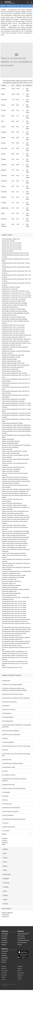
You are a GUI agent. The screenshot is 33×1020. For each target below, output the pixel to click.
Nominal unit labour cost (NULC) (11, 581)
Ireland (3, 154)
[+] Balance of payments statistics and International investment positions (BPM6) (14, 689)
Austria (3, 186)
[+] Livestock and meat (8, 775)
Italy (2, 121)
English (3, 966)
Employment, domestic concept (11, 345)
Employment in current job (10, 289)
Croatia (3, 137)
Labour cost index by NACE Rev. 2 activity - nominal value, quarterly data (15, 452)
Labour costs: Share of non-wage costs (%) (15, 545)
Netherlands (5, 208)
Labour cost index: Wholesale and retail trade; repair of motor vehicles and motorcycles (15, 534)
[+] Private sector (7, 804)
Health (5, 899)
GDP (4, 853)
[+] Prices (4, 800)
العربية (3, 979)
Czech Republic (4, 225)
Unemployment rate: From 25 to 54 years (14, 613)
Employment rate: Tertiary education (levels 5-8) (16, 339)
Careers (3, 953)
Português (4, 971)
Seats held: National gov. (9, 591)
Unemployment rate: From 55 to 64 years (14, 617)
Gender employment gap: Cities (11, 361)
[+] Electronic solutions (8, 709)
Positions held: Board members (11, 585)
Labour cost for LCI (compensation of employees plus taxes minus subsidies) (16, 446)
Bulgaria (3, 197)
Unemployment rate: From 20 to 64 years (14, 609)
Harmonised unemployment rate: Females (14, 373)
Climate (5, 904)
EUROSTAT (4, 25)
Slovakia (3, 165)
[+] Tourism (5, 823)
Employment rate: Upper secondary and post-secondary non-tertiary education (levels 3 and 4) (16, 342)
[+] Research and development (11, 808)
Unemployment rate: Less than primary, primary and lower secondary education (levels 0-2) (16, 620)
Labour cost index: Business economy (13, 467)
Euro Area (4, 148)
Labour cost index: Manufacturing (12, 503)
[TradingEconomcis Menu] (2, 2)
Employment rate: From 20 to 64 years (13, 329)
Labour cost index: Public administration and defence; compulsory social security (15, 512)
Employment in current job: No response (14, 299)
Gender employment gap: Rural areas (13, 363)
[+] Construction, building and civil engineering (16, 698)
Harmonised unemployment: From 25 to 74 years (16, 403)
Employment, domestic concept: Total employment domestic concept (13, 356)
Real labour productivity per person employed (15, 589)
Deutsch (20, 966)
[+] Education (6, 706)
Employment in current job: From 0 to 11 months (16, 293)
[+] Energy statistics (7, 717)
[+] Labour (5, 771)
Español (3, 968)
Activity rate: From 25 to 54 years (11, 247)
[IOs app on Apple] (23, 952)
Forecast (4, 840)
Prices (5, 862)
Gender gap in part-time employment (13, 367)
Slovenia (4, 175)
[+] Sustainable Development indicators (13, 819)
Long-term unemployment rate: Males (13, 577)
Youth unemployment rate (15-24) (12, 667)
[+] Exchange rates (7, 721)
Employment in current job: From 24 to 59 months (16, 297)
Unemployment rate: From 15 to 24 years (14, 601)
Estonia (3, 143)
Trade (5, 870)
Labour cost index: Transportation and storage (15, 531)
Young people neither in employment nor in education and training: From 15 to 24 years (15, 652)
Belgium (3, 170)
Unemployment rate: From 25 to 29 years (14, 611)
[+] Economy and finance (9, 702)
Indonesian (21, 973)
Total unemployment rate (9, 595)
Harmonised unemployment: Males (12, 423)
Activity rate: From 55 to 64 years (11, 249)
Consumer (6, 883)
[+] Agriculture (6, 681)
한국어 (20, 979)
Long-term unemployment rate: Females (14, 575)
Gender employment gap (9, 359)
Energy (5, 895)
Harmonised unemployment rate (11, 371)
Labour (5, 858)
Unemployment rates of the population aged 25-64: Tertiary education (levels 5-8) (16, 638)
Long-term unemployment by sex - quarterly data (16, 571)
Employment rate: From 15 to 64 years (13, 327)
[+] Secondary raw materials (10, 811)
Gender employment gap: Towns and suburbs (15, 365)
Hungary (3, 202)
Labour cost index (7, 449)
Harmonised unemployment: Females (13, 401)
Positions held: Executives (10, 587)
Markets (5, 849)
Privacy (3, 962)
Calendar (4, 838)
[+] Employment (6, 713)
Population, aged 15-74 (9, 583)
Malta (2, 213)
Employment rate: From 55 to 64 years (13, 333)
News (3, 844)
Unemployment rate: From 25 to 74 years (14, 615)
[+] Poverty (5, 796)
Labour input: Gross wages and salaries (14, 553)
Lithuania (4, 99)
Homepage (4, 934)
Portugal (3, 132)
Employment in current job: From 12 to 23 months (16, 295)
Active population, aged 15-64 (11, 239)
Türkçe (3, 977)
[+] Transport (5, 831)
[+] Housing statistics (8, 742)
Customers (4, 951)
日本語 (20, 977)
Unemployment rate (8, 599)
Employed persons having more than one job (15, 253)
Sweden (3, 159)
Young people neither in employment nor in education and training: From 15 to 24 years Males (15, 663)
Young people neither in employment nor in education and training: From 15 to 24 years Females (15, 657)
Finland (3, 110)
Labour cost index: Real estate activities (14, 525)
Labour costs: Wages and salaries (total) (14, 547)
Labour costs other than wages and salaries (15, 543)
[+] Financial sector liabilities (10, 731)
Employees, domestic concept (11, 287)
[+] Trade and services (8, 827)
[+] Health (5, 738)
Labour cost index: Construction (11, 469)
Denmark (4, 192)
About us (4, 960)
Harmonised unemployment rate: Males (13, 399)
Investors (4, 956)
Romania (4, 181)
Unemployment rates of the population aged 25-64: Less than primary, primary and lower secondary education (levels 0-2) (16, 633)
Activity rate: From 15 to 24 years (11, 243)
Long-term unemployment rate (11, 573)
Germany (4, 219)
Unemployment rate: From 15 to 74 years (14, 605)
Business (6, 879)
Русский (4, 975)
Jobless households (8, 439)
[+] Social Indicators (8, 815)
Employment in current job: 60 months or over (15, 291)
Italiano (20, 968)
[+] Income (5, 750)
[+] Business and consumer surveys (12, 694)
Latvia (3, 116)
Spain (3, 94)
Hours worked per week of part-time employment (16, 427)
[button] (31, 3)
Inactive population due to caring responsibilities (16, 429)
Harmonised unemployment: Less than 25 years (16, 413)
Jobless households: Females (11, 441)
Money (5, 866)
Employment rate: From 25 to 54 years (13, 331)
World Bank (5, 917)
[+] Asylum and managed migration (12, 684)
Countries (4, 936)
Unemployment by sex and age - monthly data (15, 597)
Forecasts (4, 942)
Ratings (3, 944)
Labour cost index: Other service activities (14, 505)
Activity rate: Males (7, 251)
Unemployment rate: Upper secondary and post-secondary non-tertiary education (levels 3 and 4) (16, 628)
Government (7, 874)
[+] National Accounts (8, 784)
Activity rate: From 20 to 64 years (11, 245)
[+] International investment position (12, 763)
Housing (5, 887)
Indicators (5, 842)
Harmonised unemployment (10, 369)
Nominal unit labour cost (9, 579)
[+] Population (6, 792)
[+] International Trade (8, 767)
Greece (3, 89)
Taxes (5, 891)
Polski (19, 971)
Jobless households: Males (10, 443)
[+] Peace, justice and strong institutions (14, 788)
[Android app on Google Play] (23, 957)
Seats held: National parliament (11, 593)
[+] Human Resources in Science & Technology (16, 746)
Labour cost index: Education (10, 471)
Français (4, 973)
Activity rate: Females (8, 241)
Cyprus (3, 127)
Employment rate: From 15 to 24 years (13, 325)
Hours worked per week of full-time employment (16, 425)
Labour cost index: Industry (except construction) (16, 489)
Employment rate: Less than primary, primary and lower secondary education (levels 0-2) (16, 336)
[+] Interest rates (6, 759)
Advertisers (4, 958)
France (3, 105)
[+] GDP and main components (11, 734)
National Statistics (7, 913)
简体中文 (20, 975)
